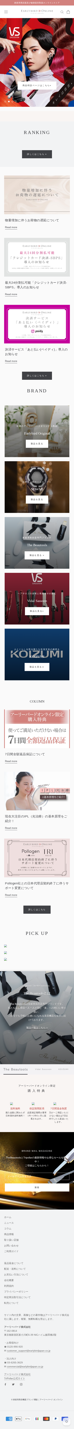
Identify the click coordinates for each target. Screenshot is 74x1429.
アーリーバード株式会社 (17, 1374)
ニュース (9, 1223)
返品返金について (13, 1263)
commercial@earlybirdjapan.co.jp (25, 1366)
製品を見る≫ (37, 667)
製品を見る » (37, 555)
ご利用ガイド (11, 1251)
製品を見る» (37, 611)
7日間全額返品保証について (25, 754)
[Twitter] (13, 1384)
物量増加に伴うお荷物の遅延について (32, 220)
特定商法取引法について (17, 1297)
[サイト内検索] (62, 11)
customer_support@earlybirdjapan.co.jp (28, 1350)
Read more (11, 227)
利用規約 (9, 1286)
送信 (37, 1187)
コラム (7, 1228)
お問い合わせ (11, 1245)
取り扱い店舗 (11, 1240)
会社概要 (9, 1280)
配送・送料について (15, 1269)
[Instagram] (21, 1384)
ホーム (7, 1217)
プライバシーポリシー (16, 1291)
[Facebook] (5, 1384)
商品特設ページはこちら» (23, 85)
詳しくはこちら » (37, 154)
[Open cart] (68, 12)
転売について (11, 1303)
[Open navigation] (6, 12)
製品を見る (37, 444)
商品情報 (9, 1234)
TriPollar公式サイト (14, 1378)
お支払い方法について (16, 1274)
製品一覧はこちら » (37, 1027)
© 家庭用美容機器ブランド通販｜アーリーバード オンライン (37, 1400)
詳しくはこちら (37, 910)
